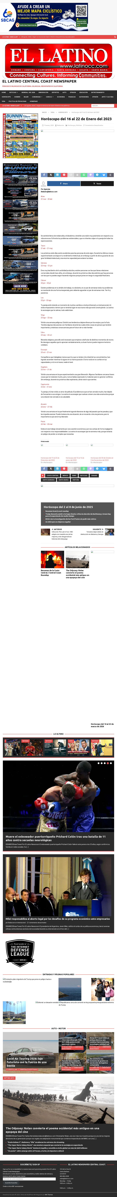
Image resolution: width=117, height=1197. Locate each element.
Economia (61, 97)
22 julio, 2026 (68, 1049)
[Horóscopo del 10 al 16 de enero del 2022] (77, 450)
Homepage (34, 101)
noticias (83, 475)
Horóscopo (6, 97)
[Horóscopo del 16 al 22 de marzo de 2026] (102, 636)
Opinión (95, 97)
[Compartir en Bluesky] (104, 175)
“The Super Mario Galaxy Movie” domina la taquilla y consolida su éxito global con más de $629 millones (47, 1150)
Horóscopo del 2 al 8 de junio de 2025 (68, 507)
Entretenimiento (97, 92)
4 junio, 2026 (67, 1070)
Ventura (76, 480)
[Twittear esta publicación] (51, 175)
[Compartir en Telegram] (97, 175)
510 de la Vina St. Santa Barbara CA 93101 (65, 1174)
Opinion (73, 92)
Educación (83, 92)
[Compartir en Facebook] (44, 175)
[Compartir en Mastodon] (90, 175)
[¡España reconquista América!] (15, 747)
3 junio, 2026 (95, 1070)
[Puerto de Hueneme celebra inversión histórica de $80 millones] (38, 747)
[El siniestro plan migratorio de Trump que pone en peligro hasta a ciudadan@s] (30, 983)
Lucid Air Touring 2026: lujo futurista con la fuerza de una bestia (27, 1065)
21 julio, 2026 (96, 1049)
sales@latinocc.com (66, 1181)
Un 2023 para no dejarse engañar (58, 522)
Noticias (12, 92)
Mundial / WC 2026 (28, 92)
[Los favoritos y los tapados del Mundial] (85, 747)
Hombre (17, 97)
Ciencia (49, 97)
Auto (64, 92)
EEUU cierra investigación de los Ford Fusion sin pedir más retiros (70, 519)
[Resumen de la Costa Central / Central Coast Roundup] (52, 559)
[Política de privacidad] (115, 37)
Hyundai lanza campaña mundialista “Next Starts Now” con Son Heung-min (71, 1065)
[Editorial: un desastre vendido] (47, 1005)
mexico (65, 475)
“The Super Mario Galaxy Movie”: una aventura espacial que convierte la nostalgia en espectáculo (45, 1148)
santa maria (63, 480)
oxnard (94, 475)
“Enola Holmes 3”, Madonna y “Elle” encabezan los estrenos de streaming (35, 1145)
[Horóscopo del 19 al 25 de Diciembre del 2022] (52, 450)
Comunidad (36, 97)
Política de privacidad (17, 101)
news (74, 475)
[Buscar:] (102, 105)
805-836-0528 (64, 1179)
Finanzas (72, 97)
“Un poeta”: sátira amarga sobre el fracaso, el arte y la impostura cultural (35, 1153)
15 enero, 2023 (49, 125)
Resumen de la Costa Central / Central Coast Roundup (51, 572)
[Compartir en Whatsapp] (84, 175)
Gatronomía (84, 97)
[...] (22, 849)
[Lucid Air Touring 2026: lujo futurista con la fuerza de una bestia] (30, 1055)
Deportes (55, 92)
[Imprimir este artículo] (77, 175)
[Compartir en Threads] (110, 175)
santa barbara (49, 480)
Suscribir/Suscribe (11, 1185)
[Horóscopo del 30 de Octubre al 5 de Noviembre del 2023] (102, 450)
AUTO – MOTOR (58, 1031)
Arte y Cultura (107, 97)
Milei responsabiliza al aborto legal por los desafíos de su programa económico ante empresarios (58, 921)
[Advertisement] (77, 219)
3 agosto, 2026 (12, 1072)
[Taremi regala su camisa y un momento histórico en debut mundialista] (61, 747)
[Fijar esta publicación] (64, 175)
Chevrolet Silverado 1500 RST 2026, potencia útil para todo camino (72, 1045)
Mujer (26, 97)
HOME (4, 92)
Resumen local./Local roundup (57, 511)
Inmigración (43, 92)
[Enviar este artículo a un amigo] (70, 175)
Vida (3, 101)
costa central (52, 475)
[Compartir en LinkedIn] (57, 175)
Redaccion (60, 125)
